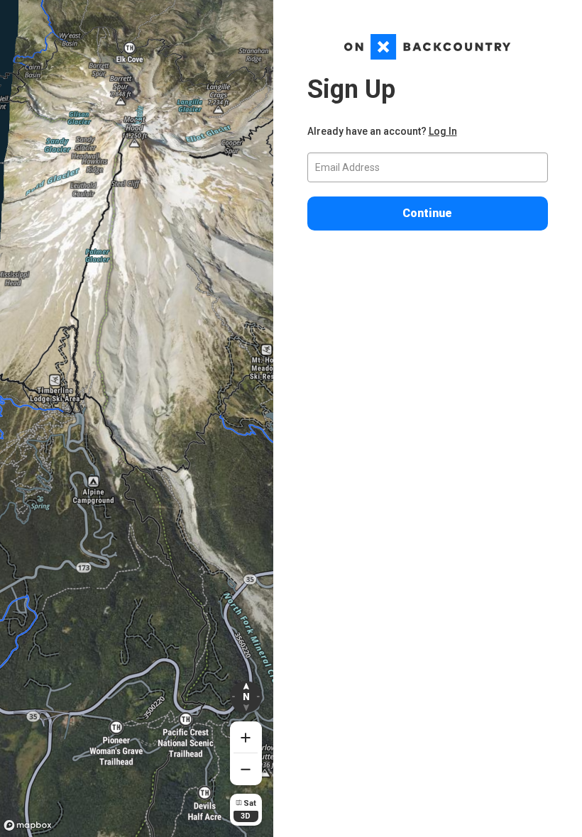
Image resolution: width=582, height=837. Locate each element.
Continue (427, 213)
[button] (246, 697)
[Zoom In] (246, 737)
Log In (443, 131)
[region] (136, 418)
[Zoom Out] (246, 769)
